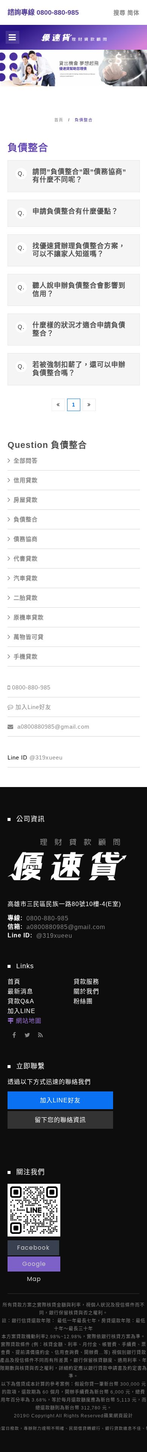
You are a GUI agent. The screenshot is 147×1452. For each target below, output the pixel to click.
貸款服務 (86, 981)
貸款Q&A (21, 1001)
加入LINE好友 (60, 1100)
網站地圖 (28, 1021)
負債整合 (84, 120)
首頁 (58, 120)
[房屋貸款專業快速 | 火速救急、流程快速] (73, 74)
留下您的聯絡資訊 (60, 1120)
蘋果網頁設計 (118, 1415)
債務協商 (26, 539)
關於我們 (86, 991)
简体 (133, 12)
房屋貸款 (26, 500)
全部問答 (26, 460)
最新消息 (20, 991)
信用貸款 (26, 480)
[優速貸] (74, 37)
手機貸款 (26, 656)
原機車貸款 (29, 617)
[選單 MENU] (12, 37)
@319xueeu (46, 757)
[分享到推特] (27, 1035)
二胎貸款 (26, 598)
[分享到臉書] (14, 1035)
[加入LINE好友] (34, 1209)
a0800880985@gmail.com (52, 726)
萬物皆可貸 (29, 637)
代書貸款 (26, 558)
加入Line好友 (33, 707)
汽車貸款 (26, 578)
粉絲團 (83, 1001)
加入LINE (21, 1011)
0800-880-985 (31, 687)
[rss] (40, 1035)
